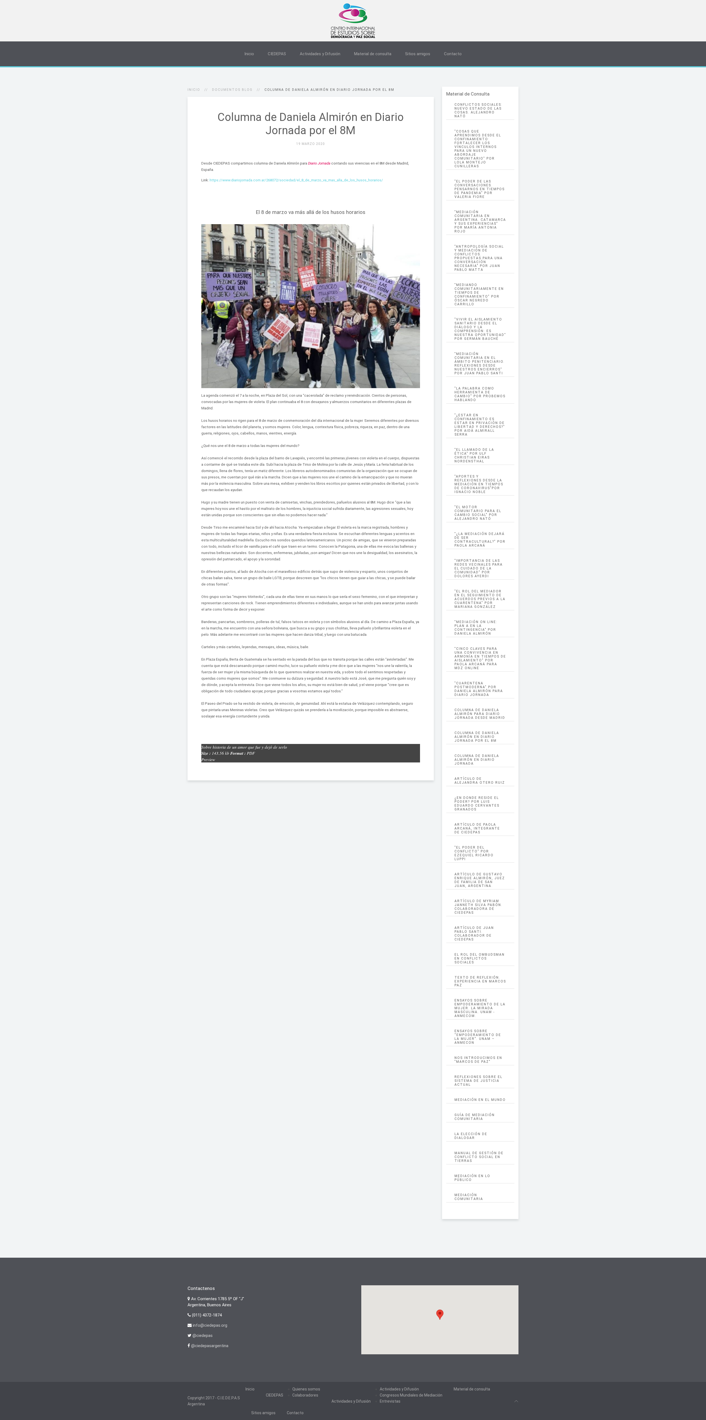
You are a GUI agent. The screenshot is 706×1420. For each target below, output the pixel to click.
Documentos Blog (232, 90)
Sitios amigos (417, 53)
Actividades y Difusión (320, 53)
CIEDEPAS (277, 53)
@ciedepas (202, 1335)
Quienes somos (306, 1389)
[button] (439, 1315)
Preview (208, 759)
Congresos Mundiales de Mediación (411, 1395)
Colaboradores (305, 1395)
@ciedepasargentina (209, 1345)
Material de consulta (372, 53)
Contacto (453, 53)
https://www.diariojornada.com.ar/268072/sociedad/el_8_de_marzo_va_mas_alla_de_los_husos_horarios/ (296, 180)
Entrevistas (390, 1401)
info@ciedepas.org (210, 1325)
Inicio (249, 53)
